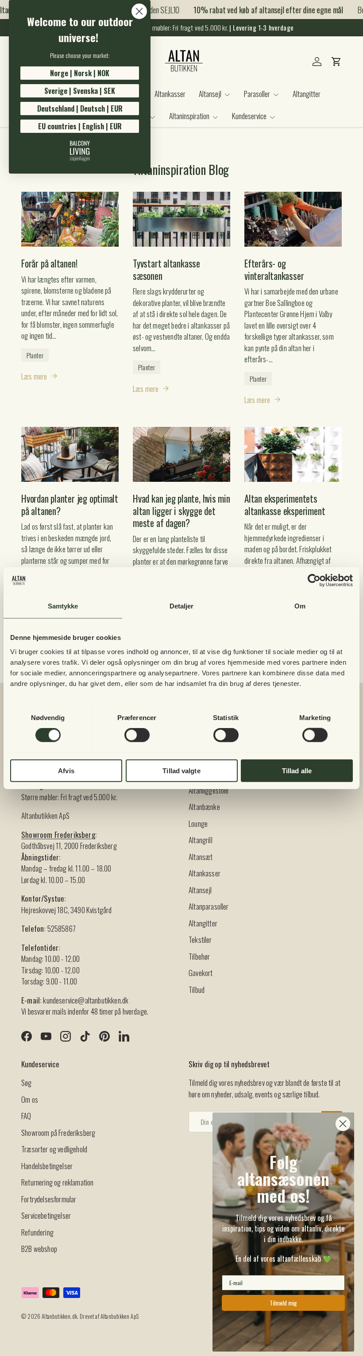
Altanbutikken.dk (59, 1316)
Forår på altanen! (49, 263)
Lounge (198, 823)
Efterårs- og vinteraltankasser (274, 269)
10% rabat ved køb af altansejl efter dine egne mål (262, 9)
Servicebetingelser (46, 1215)
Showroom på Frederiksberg (58, 1132)
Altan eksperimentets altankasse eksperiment (284, 505)
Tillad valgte (181, 770)
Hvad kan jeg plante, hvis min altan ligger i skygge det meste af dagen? (181, 511)
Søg (26, 1082)
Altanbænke (204, 806)
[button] (336, 61)
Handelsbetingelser (47, 1165)
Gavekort (200, 972)
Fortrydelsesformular (48, 1199)
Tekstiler (200, 939)
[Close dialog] (139, 11)
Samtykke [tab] (63, 606)
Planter (35, 355)
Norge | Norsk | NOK (79, 73)
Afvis (66, 770)
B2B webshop (39, 1248)
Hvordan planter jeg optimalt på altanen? (69, 505)
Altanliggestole (209, 790)
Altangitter (307, 93)
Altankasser (169, 93)
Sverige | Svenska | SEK (79, 90)
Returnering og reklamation (57, 1182)
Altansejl (200, 889)
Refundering (37, 1232)
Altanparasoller (209, 906)
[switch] (137, 735)
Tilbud (197, 989)
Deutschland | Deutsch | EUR (80, 108)
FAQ (26, 1115)
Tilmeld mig (283, 1302)
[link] (80, 151)
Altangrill (200, 839)
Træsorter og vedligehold (54, 1149)
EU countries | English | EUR (80, 126)
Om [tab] (299, 606)
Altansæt (200, 856)
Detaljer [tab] (182, 606)
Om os (29, 1099)
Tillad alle (297, 770)
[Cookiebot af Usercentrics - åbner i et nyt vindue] (314, 580)
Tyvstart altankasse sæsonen (166, 269)
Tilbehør (199, 956)
